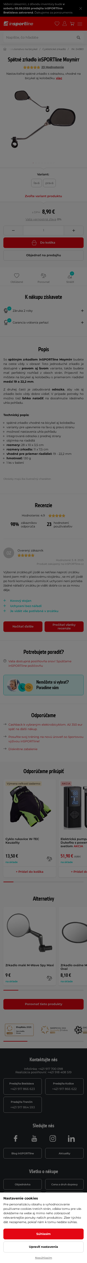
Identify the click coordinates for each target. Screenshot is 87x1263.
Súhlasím (43, 1234)
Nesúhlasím (43, 1257)
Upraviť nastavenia (43, 1247)
